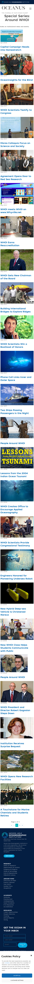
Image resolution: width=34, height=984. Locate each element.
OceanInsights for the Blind (16, 80)
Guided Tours (8, 886)
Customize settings (17, 980)
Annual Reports (9, 918)
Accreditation (8, 907)
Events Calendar (9, 882)
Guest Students (9, 903)
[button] (31, 955)
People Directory (9, 914)
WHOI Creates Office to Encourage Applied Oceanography (14, 509)
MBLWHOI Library (9, 875)
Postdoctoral (8, 899)
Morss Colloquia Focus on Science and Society (15, 145)
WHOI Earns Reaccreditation (9, 244)
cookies (7, 963)
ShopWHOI (7, 888)
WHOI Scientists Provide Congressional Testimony (15, 544)
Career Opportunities (11, 912)
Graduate (7, 897)
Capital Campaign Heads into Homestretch (14, 48)
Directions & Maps (10, 880)
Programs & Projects (10, 869)
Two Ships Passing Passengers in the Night (14, 412)
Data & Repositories (10, 873)
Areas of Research (10, 865)
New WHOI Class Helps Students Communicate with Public (14, 648)
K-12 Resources (9, 905)
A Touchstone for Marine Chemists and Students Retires (14, 812)
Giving (6, 920)
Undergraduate (9, 901)
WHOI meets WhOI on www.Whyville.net (13, 211)
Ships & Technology (10, 871)
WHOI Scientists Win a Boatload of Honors (13, 346)
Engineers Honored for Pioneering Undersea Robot (16, 577)
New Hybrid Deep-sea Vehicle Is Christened (13, 611)
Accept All (17, 975)
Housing (6, 916)
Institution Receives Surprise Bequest (12, 745)
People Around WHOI (12, 443)
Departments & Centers (12, 867)
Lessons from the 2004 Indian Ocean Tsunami (14, 475)
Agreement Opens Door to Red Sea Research (15, 178)
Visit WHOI (7, 884)
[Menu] (30, 7)
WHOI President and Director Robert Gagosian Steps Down (15, 710)
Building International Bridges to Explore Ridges (15, 310)
